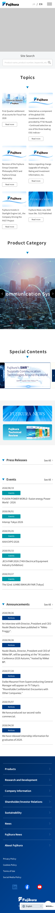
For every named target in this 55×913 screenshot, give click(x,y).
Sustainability (13, 812)
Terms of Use (9, 871)
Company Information (18, 791)
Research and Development (21, 780)
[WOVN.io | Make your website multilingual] (49, 906)
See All (47, 460)
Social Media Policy (12, 877)
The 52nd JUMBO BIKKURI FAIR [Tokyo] (23, 584)
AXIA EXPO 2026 (10, 541)
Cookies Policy (10, 864)
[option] (27, 293)
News (8, 823)
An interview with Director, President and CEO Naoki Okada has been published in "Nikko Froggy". (26, 627)
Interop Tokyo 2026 (12, 522)
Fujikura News (13, 834)
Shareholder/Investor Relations (23, 801)
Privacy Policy (9, 858)
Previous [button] (2, 293)
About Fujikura (14, 845)
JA (33, 4)
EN (40, 4)
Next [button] (52, 293)
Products (10, 769)
